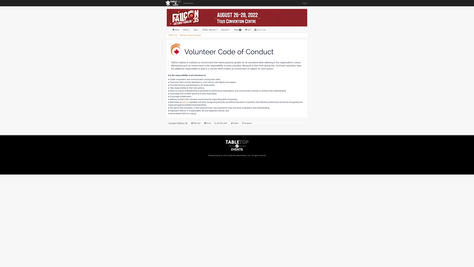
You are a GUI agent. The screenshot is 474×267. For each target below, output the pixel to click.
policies (185, 102)
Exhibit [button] (209, 29)
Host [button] (196, 29)
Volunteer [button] (225, 29)
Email (208, 123)
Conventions (188, 3)
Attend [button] (186, 29)
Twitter (235, 123)
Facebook (247, 123)
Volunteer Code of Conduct (190, 35)
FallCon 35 (172, 35)
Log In (304, 3)
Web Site (196, 123)
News (237, 29)
